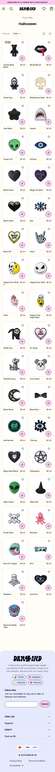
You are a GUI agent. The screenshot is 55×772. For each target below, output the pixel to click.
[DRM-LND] (28, 9)
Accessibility (15, 765)
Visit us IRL (10, 736)
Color (15, 33)
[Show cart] (51, 8)
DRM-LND (10, 716)
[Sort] (50, 34)
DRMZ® (8, 729)
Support (9, 723)
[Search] (11, 8)
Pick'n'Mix (27, 17)
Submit (45, 704)
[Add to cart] (22, 58)
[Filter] (43, 34)
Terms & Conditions (36, 761)
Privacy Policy (16, 761)
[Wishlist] (43, 8)
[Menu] (3, 8)
